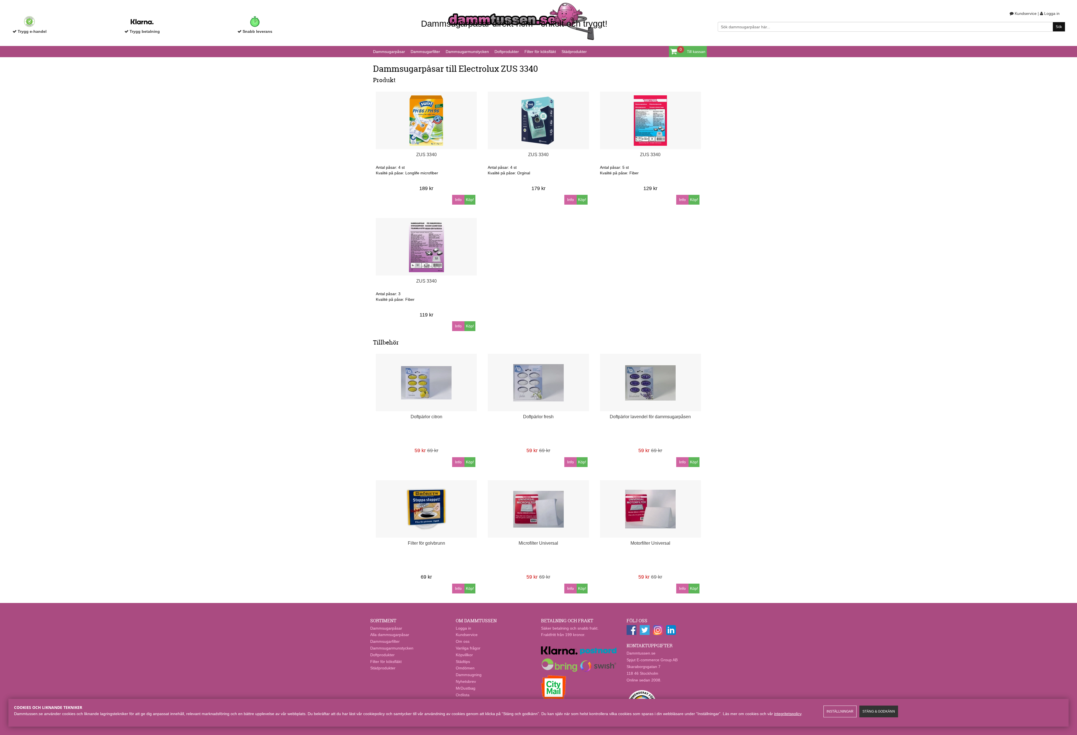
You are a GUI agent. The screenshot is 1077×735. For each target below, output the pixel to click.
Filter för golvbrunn (426, 543)
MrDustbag (465, 688)
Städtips (463, 661)
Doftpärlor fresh (538, 416)
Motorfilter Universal (650, 543)
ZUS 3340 (426, 154)
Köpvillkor (464, 655)
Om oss (463, 641)
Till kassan (696, 51)
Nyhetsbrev (466, 681)
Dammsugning (469, 674)
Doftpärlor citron (426, 416)
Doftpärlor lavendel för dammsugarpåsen (650, 416)
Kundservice (1025, 13)
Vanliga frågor (468, 648)
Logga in (1051, 13)
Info (458, 199)
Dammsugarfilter (425, 51)
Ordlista (463, 695)
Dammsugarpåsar (389, 51)
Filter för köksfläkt (540, 51)
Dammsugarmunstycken (467, 51)
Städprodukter (574, 51)
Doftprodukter (506, 51)
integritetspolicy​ (787, 713)
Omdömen (465, 668)
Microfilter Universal (538, 543)
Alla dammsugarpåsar (389, 634)
